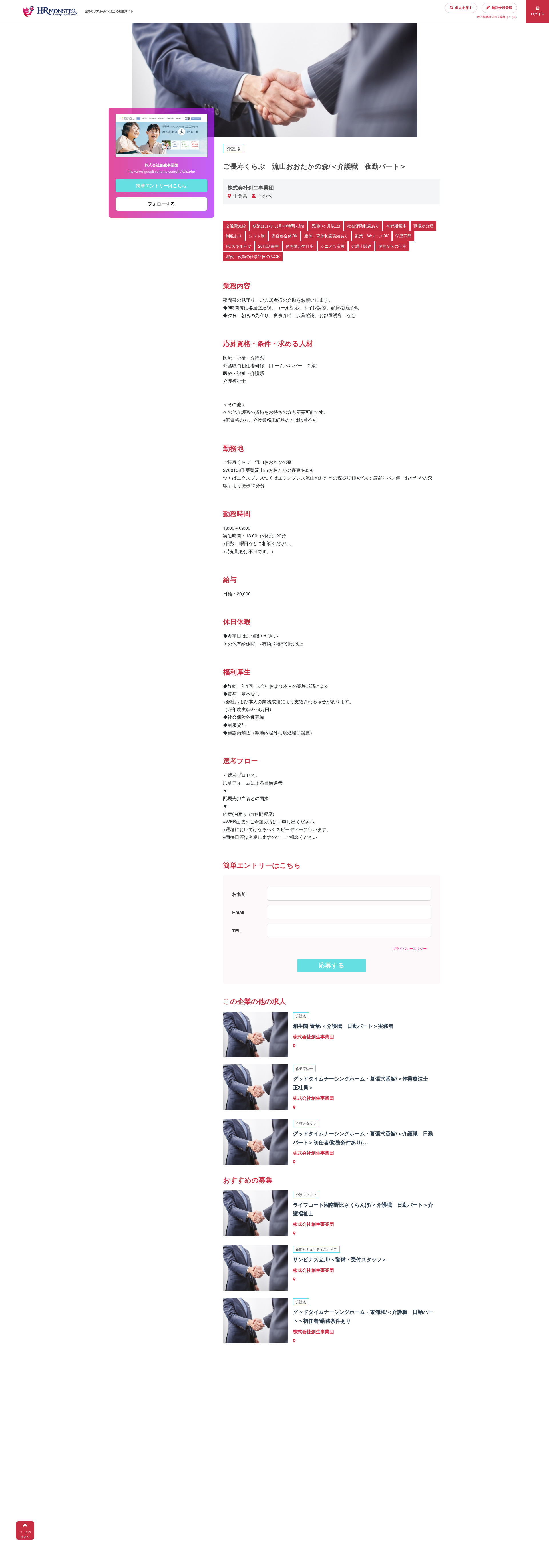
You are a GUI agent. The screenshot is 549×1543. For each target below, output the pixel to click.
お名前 (239, 894)
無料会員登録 (502, 7)
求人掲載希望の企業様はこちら (497, 17)
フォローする (161, 204)
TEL (236, 930)
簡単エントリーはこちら (161, 185)
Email (238, 912)
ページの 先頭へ (25, 1534)
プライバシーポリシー (409, 948)
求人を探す (463, 7)
